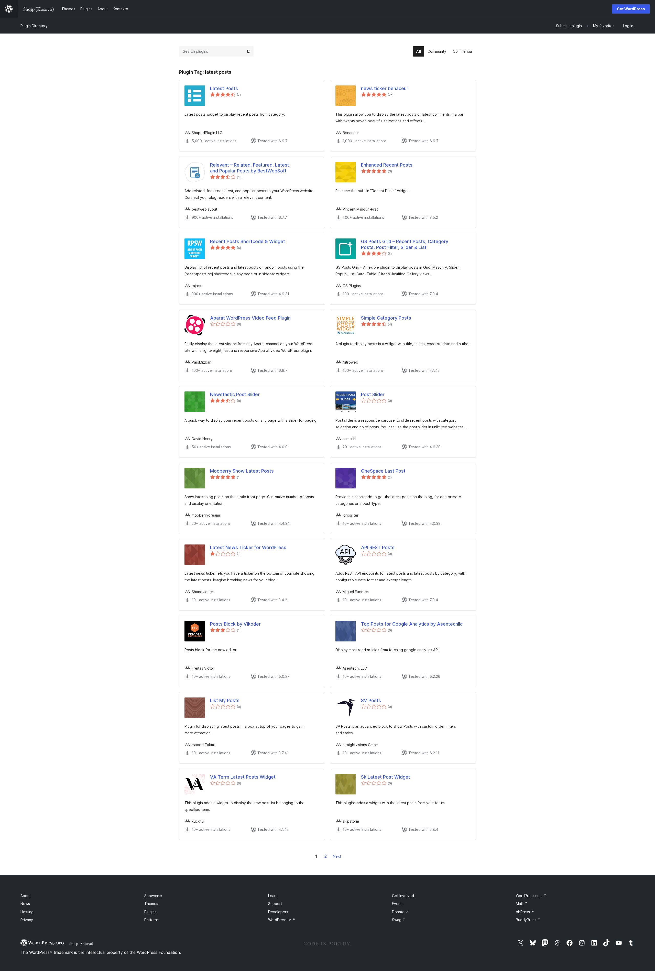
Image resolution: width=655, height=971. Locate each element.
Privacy (26, 920)
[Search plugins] (248, 51)
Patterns (151, 920)
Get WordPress (631, 9)
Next (337, 856)
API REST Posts (378, 547)
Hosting (27, 912)
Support (275, 903)
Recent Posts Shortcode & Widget (247, 241)
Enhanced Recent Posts (386, 165)
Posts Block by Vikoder (235, 624)
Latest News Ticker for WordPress (248, 547)
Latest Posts (224, 88)
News (25, 903)
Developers (278, 912)
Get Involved (403, 895)
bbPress (525, 912)
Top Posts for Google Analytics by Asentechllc (412, 624)
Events (397, 903)
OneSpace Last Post (383, 471)
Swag (399, 920)
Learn (273, 895)
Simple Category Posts (386, 318)
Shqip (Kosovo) (81, 944)
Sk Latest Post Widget (385, 777)
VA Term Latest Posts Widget (243, 777)
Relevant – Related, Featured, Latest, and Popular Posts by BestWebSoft (250, 167)
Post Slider (373, 394)
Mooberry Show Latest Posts (242, 471)
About (25, 895)
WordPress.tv (281, 920)
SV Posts (371, 700)
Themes (151, 903)
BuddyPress (528, 920)
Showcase (153, 895)
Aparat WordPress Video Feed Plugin (250, 318)
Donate (400, 912)
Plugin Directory (34, 26)
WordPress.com (531, 895)
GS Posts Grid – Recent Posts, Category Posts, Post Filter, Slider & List (404, 244)
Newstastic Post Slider (235, 394)
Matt (522, 903)
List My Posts (224, 700)
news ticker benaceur (384, 88)
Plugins (150, 912)
